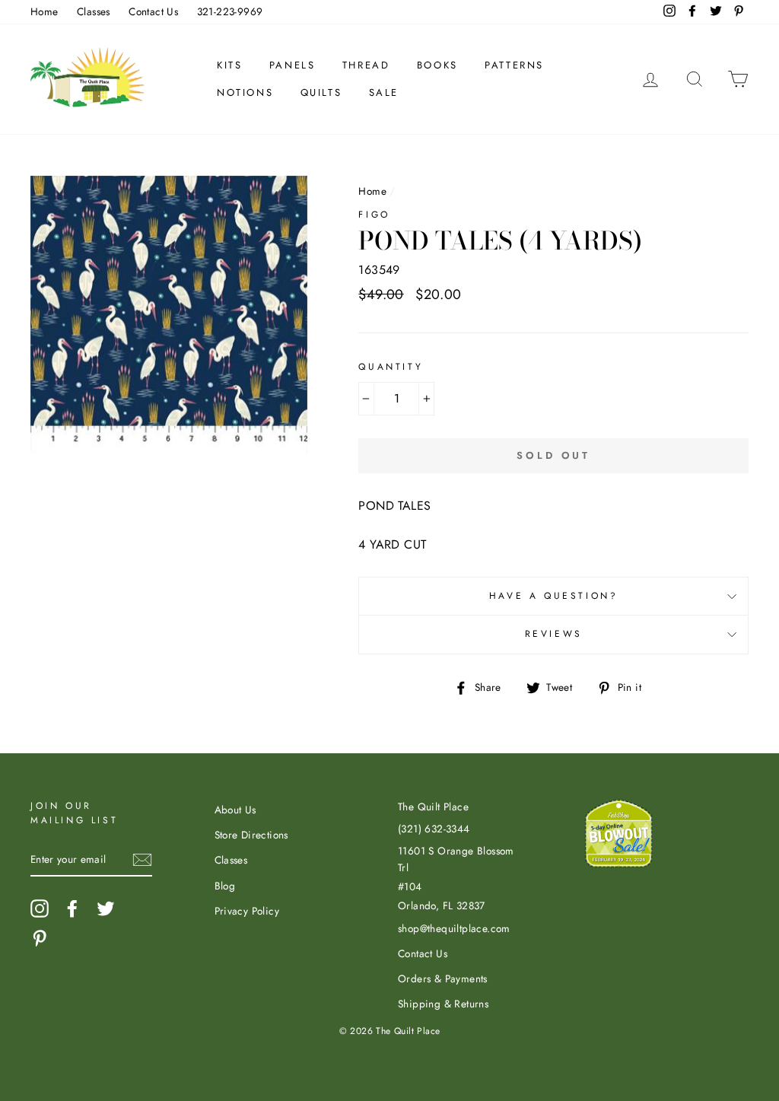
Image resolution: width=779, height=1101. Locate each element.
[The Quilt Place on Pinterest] (39, 938)
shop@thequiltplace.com (454, 928)
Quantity (390, 367)
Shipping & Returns (443, 1003)
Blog (225, 885)
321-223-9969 (230, 11)
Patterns (514, 65)
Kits (229, 65)
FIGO (374, 214)
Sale (384, 92)
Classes (93, 11)
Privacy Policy (247, 910)
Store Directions (251, 834)
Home (44, 11)
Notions (245, 92)
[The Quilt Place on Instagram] (39, 908)
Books (437, 65)
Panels (292, 65)
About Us (235, 809)
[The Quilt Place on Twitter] (106, 908)
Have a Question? (553, 596)
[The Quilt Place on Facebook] (72, 908)
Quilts (321, 92)
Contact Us (153, 11)
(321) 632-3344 (434, 828)
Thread (366, 65)
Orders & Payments (443, 978)
